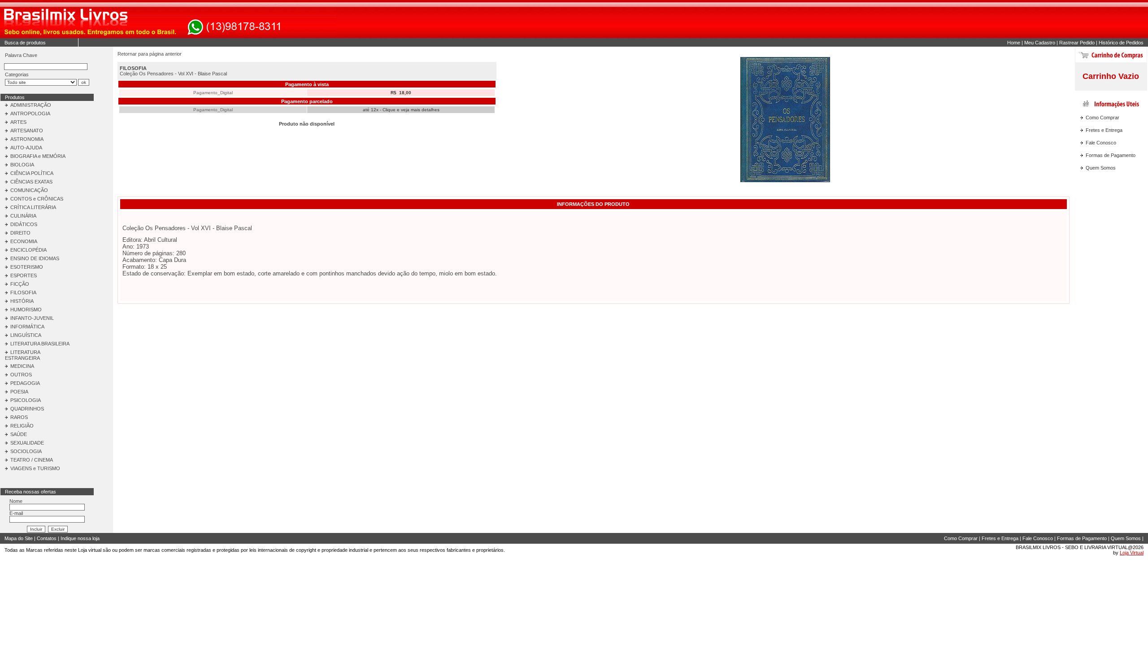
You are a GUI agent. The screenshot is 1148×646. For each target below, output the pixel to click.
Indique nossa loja (80, 538)
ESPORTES (23, 275)
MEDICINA (22, 366)
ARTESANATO (26, 130)
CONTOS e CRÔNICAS (36, 198)
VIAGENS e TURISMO (35, 468)
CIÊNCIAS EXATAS (31, 181)
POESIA (19, 391)
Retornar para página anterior (149, 54)
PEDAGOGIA (25, 383)
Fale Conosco (1101, 142)
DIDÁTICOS (23, 224)
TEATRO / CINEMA (31, 460)
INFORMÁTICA (27, 326)
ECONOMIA (23, 241)
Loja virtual (89, 550)
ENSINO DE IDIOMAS (34, 258)
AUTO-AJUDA (26, 147)
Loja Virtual (1132, 552)
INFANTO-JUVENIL (32, 318)
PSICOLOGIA (25, 400)
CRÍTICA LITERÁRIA (33, 207)
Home (1013, 42)
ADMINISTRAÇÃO (30, 105)
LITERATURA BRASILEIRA (40, 343)
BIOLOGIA (22, 164)
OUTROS (21, 374)
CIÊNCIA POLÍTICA (31, 173)
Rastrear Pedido (1077, 42)
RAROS (19, 417)
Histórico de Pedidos (1121, 42)
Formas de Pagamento (1110, 155)
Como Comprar (1102, 117)
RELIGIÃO (22, 425)
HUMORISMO (26, 309)
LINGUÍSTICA (25, 335)
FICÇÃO (19, 284)
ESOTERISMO (26, 267)
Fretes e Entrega (1104, 130)
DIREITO (20, 233)
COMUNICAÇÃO (29, 190)
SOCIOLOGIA (26, 451)
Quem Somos (1101, 167)
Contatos (47, 538)
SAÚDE (18, 434)
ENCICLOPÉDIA (28, 250)
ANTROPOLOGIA (30, 113)
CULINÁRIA (23, 215)
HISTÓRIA (22, 301)
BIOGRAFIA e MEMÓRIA (37, 156)
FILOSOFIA (23, 292)
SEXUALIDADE (27, 442)
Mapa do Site (18, 538)
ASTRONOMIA (26, 139)
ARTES (18, 122)
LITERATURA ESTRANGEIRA (22, 355)
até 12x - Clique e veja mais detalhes (401, 109)
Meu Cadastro (1039, 42)
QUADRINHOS (27, 408)
